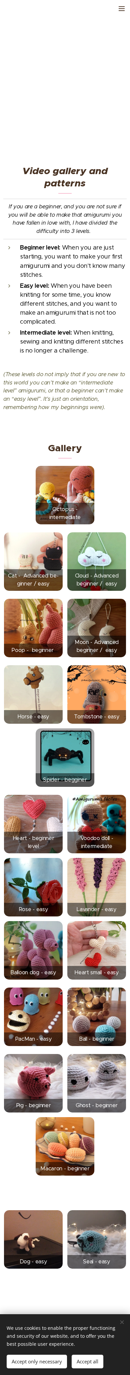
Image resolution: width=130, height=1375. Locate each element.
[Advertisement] (65, 88)
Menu (121, 8)
